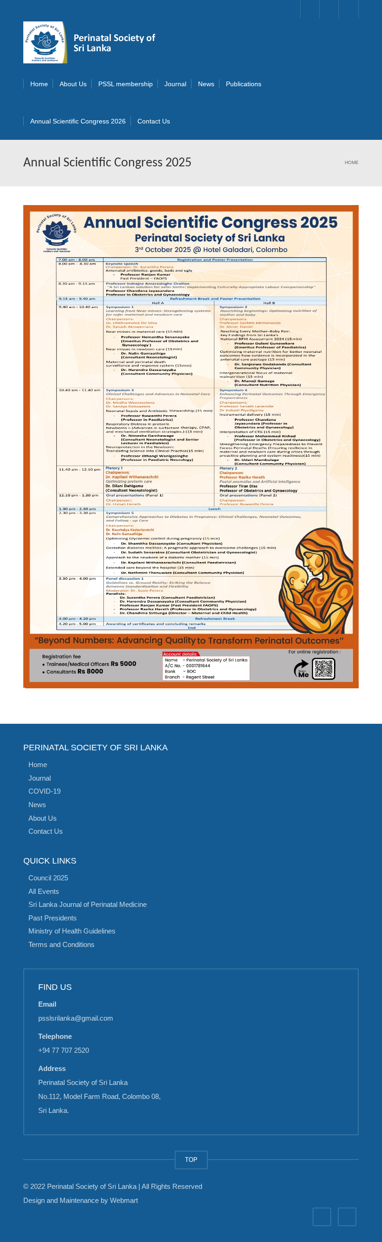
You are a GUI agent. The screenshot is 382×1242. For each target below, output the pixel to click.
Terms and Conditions (61, 944)
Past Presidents (52, 917)
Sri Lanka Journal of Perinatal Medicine (87, 904)
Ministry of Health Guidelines (72, 931)
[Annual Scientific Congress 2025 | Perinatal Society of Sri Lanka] (93, 42)
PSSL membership (125, 84)
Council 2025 (48, 878)
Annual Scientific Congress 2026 (78, 121)
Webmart (124, 1200)
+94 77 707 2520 (63, 1050)
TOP (191, 1159)
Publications (243, 84)
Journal (175, 84)
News (206, 84)
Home (39, 84)
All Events (43, 891)
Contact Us (153, 121)
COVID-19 (44, 791)
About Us (73, 84)
